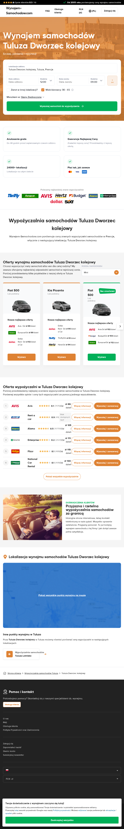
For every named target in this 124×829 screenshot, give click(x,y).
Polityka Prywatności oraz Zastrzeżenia (21, 730)
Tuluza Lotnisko (29, 654)
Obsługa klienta (58, 11)
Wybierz (21, 357)
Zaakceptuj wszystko (62, 820)
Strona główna (14, 673)
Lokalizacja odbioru (17, 66)
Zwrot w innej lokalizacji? (24, 89)
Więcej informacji (82, 405)
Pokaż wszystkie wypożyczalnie (62, 476)
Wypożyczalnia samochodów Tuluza (41, 673)
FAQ (47, 11)
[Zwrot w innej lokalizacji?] (8, 89)
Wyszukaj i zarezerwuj (107, 405)
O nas (6, 718)
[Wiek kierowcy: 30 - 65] (42, 89)
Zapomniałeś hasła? (12, 747)
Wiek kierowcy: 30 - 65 (58, 89)
